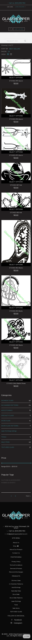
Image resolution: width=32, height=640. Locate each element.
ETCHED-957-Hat (16, 185)
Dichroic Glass (16, 580)
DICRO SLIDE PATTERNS (9, 426)
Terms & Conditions (16, 565)
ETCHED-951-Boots (16, 311)
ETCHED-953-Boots (16, 268)
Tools (16, 605)
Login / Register (19, 6)
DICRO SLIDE (5, 420)
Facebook (18, 620)
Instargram (18, 623)
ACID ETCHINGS (6, 410)
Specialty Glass (16, 591)
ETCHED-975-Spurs (16, 81)
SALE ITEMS (5, 442)
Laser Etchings (16, 601)
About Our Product (16, 549)
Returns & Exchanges (16, 572)
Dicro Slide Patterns (16, 598)
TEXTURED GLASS (7, 447)
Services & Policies (16, 568)
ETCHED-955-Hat (16, 212)
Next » (28, 496)
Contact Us (16, 553)
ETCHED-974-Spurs (16, 119)
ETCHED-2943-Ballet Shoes (16, 383)
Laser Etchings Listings (8, 431)
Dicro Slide (16, 594)
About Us (16, 542)
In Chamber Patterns (16, 584)
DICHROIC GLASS (7, 400)
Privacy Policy (16, 561)
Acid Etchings (16, 587)
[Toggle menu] (18, 546)
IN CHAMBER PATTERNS (9, 405)
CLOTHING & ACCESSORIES (10, 480)
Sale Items (16, 608)
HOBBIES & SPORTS (8, 482)
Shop (15, 546)
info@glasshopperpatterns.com (17, 534)
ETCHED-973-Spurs (16, 155)
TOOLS (3, 437)
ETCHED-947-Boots (16, 345)
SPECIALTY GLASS (7, 415)
